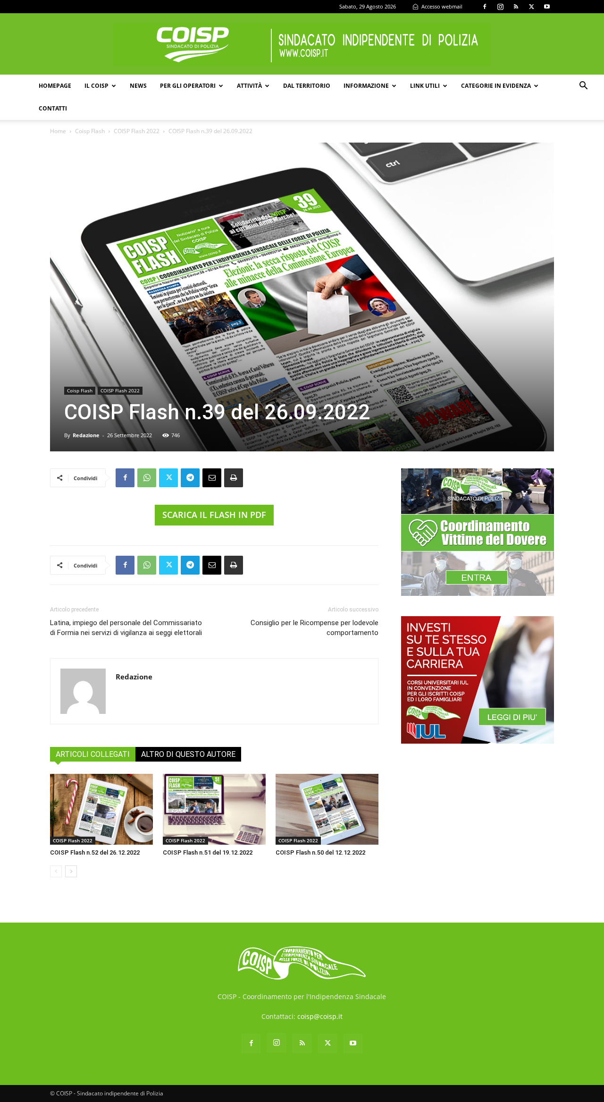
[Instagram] (500, 6)
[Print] (233, 477)
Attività (249, 86)
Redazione (86, 435)
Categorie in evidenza (496, 86)
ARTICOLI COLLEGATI (93, 754)
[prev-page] (56, 871)
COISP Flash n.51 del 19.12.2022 (207, 852)
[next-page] (71, 871)
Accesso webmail (441, 6)
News (138, 86)
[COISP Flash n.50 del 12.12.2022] (327, 809)
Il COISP (96, 86)
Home (58, 131)
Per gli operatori (188, 86)
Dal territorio (306, 86)
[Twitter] (531, 6)
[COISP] (302, 44)
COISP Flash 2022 (136, 131)
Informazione (366, 86)
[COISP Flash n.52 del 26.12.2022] (101, 809)
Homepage (55, 86)
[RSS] (516, 6)
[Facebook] (485, 6)
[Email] (211, 477)
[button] (583, 86)
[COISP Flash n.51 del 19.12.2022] (214, 809)
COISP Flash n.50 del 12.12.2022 (320, 852)
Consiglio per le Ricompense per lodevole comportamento (314, 628)
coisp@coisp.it (320, 1016)
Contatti (53, 108)
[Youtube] (547, 6)
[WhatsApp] (146, 477)
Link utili (425, 86)
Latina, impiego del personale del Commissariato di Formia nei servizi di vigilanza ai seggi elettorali (126, 628)
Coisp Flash (90, 131)
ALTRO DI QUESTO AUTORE (188, 754)
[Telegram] (190, 477)
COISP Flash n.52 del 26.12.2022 (95, 852)
